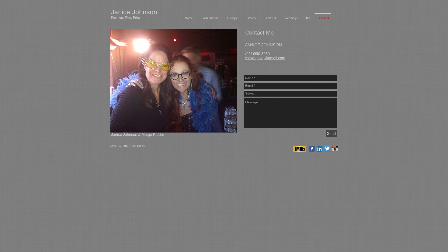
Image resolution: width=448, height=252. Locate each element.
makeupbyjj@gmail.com (265, 58)
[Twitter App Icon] (327, 149)
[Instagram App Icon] (335, 149)
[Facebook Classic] (312, 149)
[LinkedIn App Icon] (319, 149)
